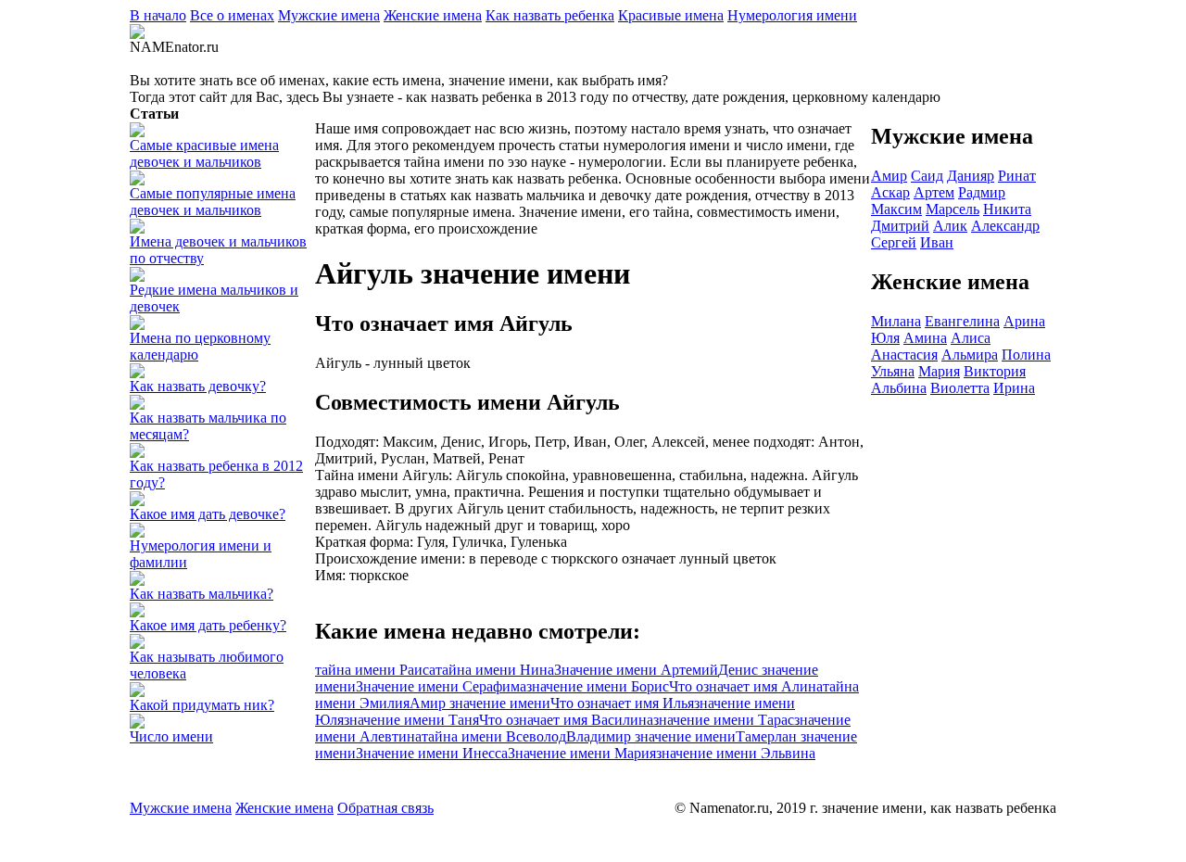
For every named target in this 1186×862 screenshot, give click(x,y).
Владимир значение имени (651, 736)
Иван (936, 242)
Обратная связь (385, 808)
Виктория (995, 371)
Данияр (970, 176)
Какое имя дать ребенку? (208, 625)
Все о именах (232, 15)
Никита (1007, 209)
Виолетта (960, 388)
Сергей (893, 242)
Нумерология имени (792, 15)
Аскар (890, 192)
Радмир (981, 192)
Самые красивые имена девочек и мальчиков (204, 153)
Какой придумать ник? (202, 705)
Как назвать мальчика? (201, 594)
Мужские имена (329, 15)
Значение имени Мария (582, 753)
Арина (1024, 321)
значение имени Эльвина (735, 753)
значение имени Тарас (723, 720)
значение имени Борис (597, 686)
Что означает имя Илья (622, 703)
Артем (934, 192)
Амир (889, 176)
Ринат (1017, 176)
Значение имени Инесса (432, 753)
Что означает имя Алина (746, 686)
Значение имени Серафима (441, 686)
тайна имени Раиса (375, 670)
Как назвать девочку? (198, 386)
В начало (158, 15)
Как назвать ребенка (550, 15)
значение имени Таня (411, 720)
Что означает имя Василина (566, 720)
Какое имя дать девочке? (207, 514)
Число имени (171, 736)
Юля (885, 338)
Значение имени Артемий (636, 670)
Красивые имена (671, 15)
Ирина (1014, 388)
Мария (939, 371)
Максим (896, 209)
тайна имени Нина (494, 670)
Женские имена (433, 15)
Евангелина (962, 321)
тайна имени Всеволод (494, 736)
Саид (927, 176)
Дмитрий (900, 226)
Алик (950, 226)
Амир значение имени (480, 703)
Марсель (952, 209)
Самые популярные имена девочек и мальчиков (213, 201)
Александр (1005, 226)
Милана (896, 321)
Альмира (969, 354)
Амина (925, 338)
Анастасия (904, 354)
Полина (1026, 354)
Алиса (970, 338)
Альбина (899, 388)
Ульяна (893, 371)
